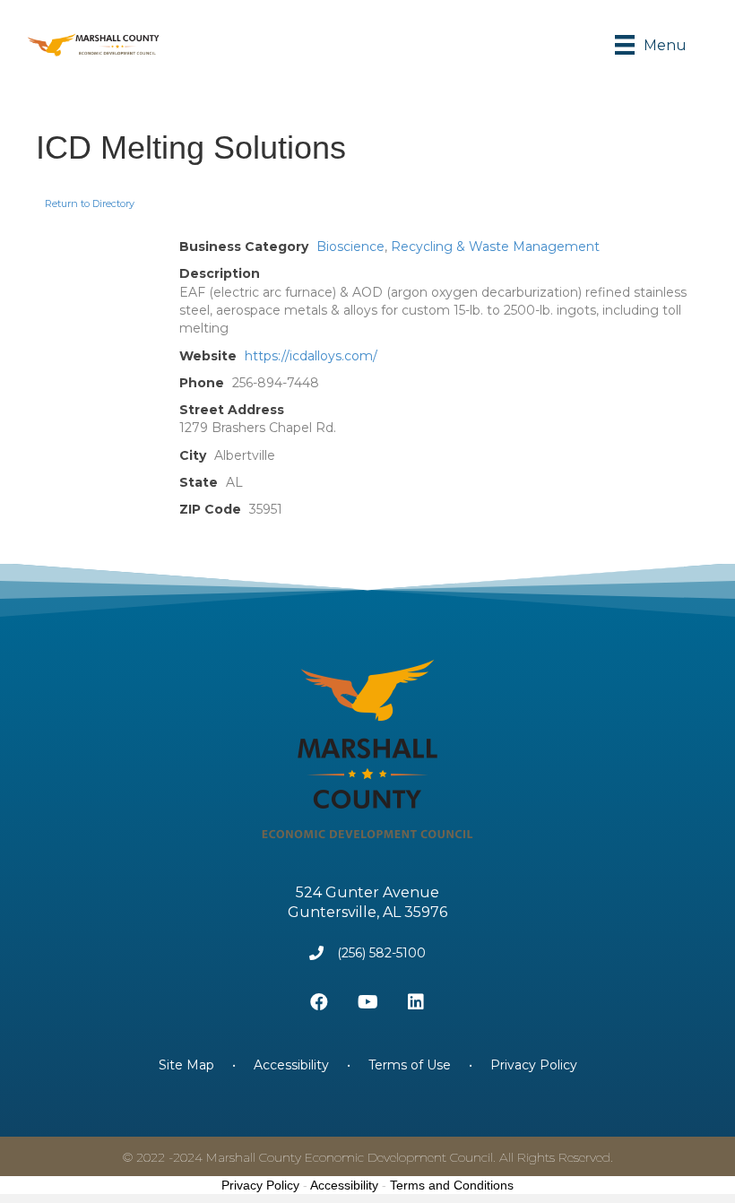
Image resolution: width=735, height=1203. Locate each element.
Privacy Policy (533, 1065)
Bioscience (350, 246)
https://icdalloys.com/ (311, 356)
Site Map (188, 1065)
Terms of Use (409, 1065)
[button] (319, 1002)
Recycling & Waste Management (495, 246)
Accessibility (291, 1065)
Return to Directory (89, 203)
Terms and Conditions (452, 1185)
